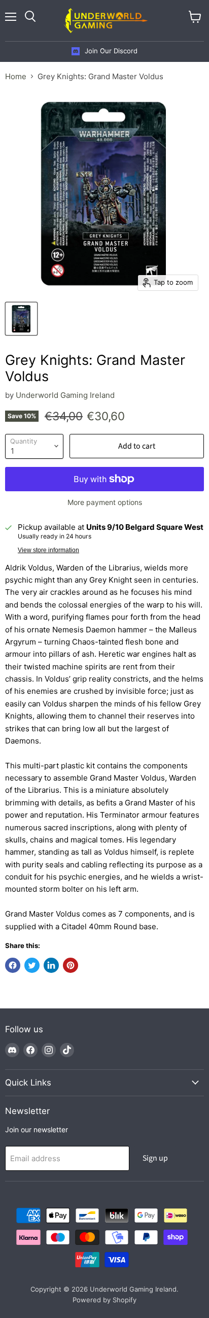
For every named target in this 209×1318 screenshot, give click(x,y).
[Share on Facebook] (12, 965)
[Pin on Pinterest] (70, 965)
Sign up (155, 1158)
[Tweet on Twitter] (32, 965)
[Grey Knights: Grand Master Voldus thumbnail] (21, 318)
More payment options (104, 502)
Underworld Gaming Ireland (65, 395)
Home (15, 76)
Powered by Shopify (104, 1300)
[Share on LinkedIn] (51, 965)
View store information (48, 550)
